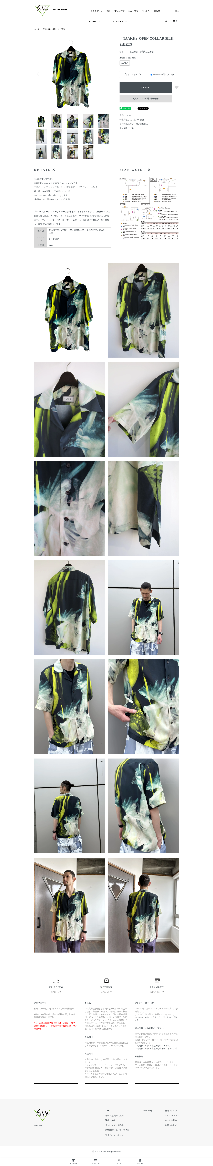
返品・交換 (133, 11)
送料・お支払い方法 (115, 11)
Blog (177, 11)
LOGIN (140, 1164)
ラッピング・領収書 (151, 11)
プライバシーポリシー (115, 1135)
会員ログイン (97, 11)
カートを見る (171, 1120)
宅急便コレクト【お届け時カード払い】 (155, 1046)
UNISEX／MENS (50, 29)
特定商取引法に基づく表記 (132, 120)
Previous (38, 74)
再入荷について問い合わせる (145, 99)
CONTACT (119, 1164)
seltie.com (38, 1126)
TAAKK (124, 63)
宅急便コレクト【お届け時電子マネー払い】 (157, 1048)
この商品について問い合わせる (134, 124)
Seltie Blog (147, 1111)
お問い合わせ (171, 1125)
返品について (126, 115)
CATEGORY (117, 22)
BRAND (92, 22)
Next (106, 74)
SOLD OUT (145, 87)
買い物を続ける (127, 128)
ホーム (36, 29)
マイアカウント (172, 1115)
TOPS (63, 29)
